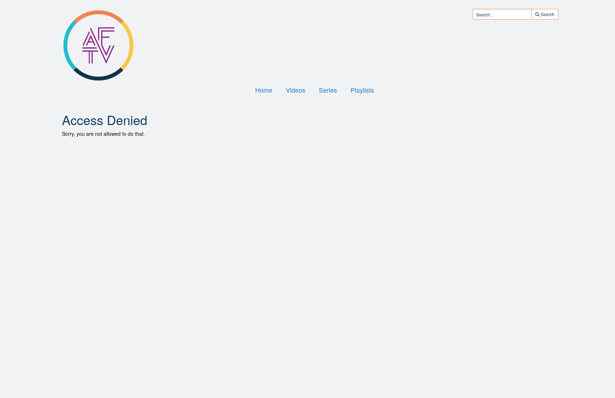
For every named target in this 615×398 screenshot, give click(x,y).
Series (328, 89)
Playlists (362, 89)
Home (263, 89)
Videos (295, 89)
